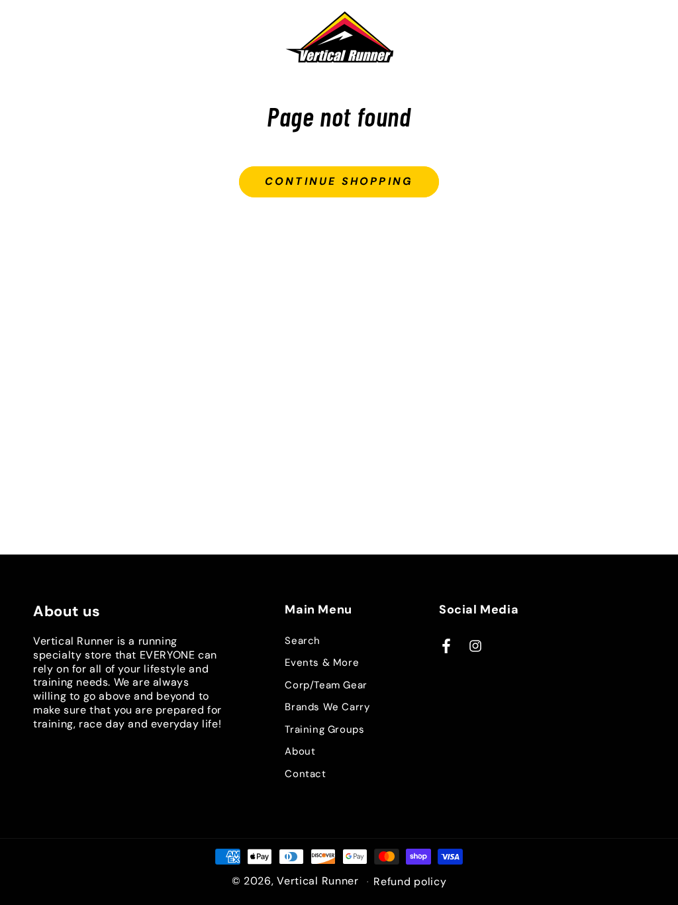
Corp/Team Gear (326, 685)
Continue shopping (339, 181)
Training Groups (324, 729)
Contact (305, 773)
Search (302, 640)
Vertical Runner (318, 881)
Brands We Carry (327, 707)
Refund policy (409, 881)
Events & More (322, 662)
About (300, 751)
